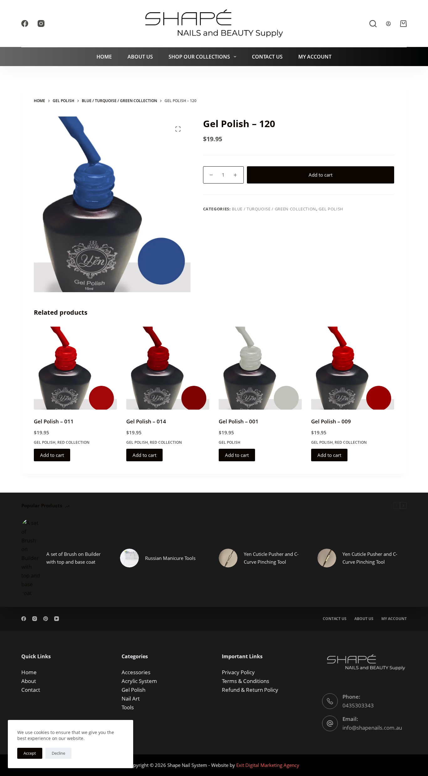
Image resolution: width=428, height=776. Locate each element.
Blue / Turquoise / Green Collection (274, 209)
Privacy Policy (238, 672)
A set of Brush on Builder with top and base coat (73, 558)
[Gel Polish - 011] (75, 368)
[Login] (388, 23)
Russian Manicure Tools (170, 558)
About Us (140, 56)
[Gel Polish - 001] (260, 368)
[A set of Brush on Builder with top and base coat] (30, 558)
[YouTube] (56, 618)
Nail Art (131, 698)
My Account (314, 56)
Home (104, 56)
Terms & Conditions (245, 681)
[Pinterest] (45, 618)
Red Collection (73, 442)
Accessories (136, 672)
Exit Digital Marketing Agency (268, 765)
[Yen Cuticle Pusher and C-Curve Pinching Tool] (228, 558)
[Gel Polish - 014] (167, 368)
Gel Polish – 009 (331, 421)
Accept (29, 753)
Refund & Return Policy (250, 689)
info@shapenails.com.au (372, 727)
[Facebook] (24, 23)
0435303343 (358, 705)
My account (394, 618)
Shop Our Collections (199, 56)
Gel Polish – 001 (238, 421)
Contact (30, 689)
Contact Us (267, 56)
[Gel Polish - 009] (352, 368)
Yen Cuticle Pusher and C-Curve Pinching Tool (271, 558)
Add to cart (320, 175)
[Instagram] (41, 23)
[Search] (373, 23)
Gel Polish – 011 (54, 421)
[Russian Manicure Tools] (129, 558)
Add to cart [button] (52, 455)
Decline (58, 753)
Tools (128, 707)
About (28, 681)
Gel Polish (331, 209)
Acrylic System (139, 681)
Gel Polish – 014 (146, 421)
